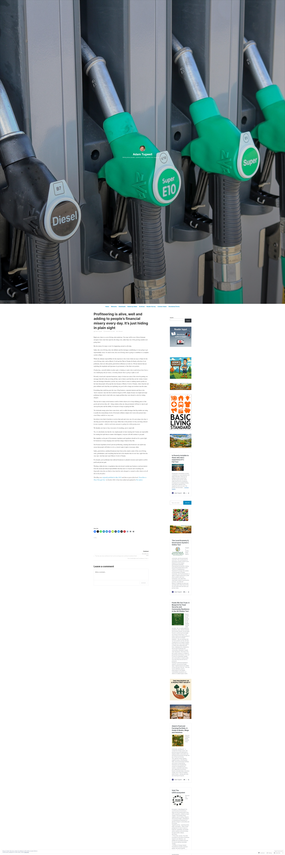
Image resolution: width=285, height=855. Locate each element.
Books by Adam (132, 306)
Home (107, 306)
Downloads (122, 306)
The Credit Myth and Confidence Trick (137, 559)
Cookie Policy (26, 852)
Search (171, 317)
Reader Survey (151, 306)
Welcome (114, 306)
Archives (142, 306)
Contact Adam (162, 306)
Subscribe (187, 502)
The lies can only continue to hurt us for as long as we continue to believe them (115, 556)
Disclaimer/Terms (174, 306)
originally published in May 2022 (111, 477)
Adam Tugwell (142, 154)
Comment (143, 582)
